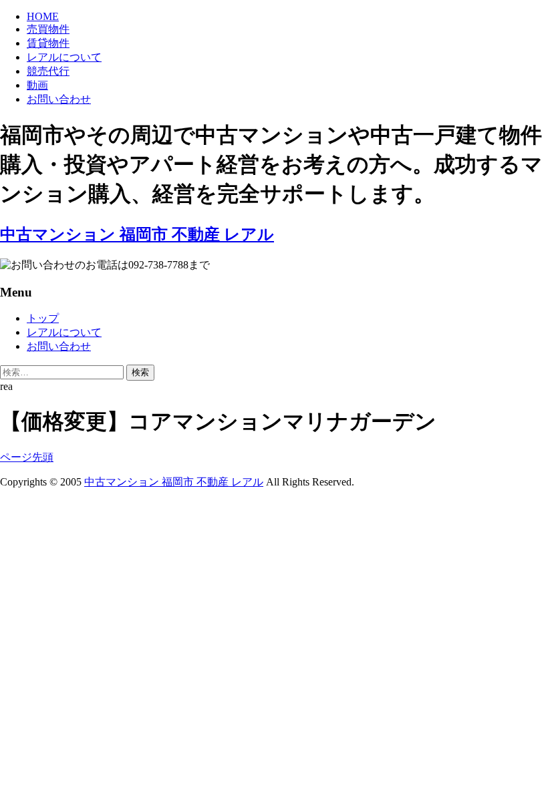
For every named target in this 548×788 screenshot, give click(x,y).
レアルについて (64, 57)
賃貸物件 (48, 43)
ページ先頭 (26, 457)
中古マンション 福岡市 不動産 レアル (173, 481)
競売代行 (48, 71)
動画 (37, 85)
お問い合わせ (59, 99)
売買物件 (48, 29)
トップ (43, 318)
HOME (43, 16)
